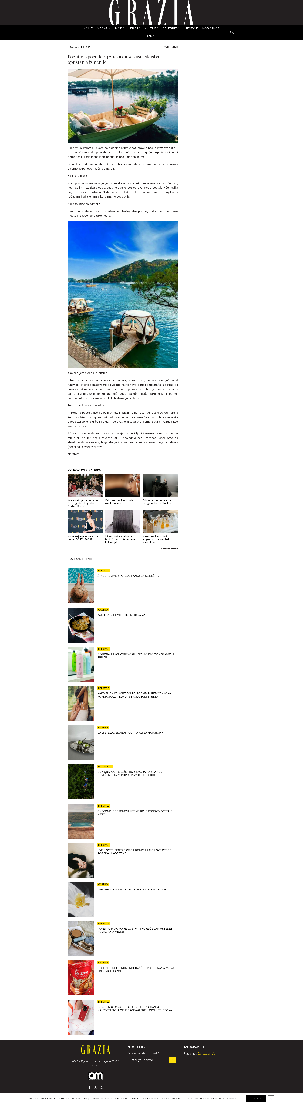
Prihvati (256, 1098)
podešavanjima (227, 1098)
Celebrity (171, 28)
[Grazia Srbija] (151, 12)
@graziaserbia (206, 1053)
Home (88, 28)
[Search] (232, 32)
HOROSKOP (211, 28)
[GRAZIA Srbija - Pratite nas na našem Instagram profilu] (101, 1087)
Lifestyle (190, 28)
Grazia (72, 47)
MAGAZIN (104, 28)
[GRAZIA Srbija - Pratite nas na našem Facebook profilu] (89, 1087)
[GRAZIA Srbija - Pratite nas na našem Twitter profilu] (95, 1087)
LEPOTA (134, 28)
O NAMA (151, 36)
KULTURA (151, 28)
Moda (119, 28)
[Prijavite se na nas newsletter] (172, 1060)
